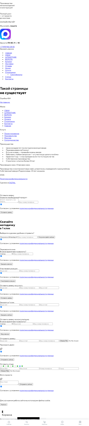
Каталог (8, 61)
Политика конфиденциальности (13, 179)
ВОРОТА (9, 59)
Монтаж (7, 138)
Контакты (9, 79)
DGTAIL (12, 183)
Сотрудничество (11, 140)
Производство (10, 136)
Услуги (8, 70)
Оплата (7, 119)
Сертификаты (16, 74)
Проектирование (11, 133)
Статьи (8, 77)
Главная (7, 126)
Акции (8, 68)
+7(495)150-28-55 (7, 47)
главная (8, 53)
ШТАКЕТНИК (10, 57)
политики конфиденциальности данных (37, 208)
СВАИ (7, 55)
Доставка (9, 64)
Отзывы (8, 66)
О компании (10, 72)
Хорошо (3, 404)
